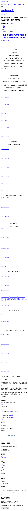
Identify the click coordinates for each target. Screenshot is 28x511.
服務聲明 (14, 492)
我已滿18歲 (3, 508)
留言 (11, 411)
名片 (4, 29)
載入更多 (3, 422)
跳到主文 (3, 14)
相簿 (4, 26)
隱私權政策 (24, 490)
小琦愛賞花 (11, 417)
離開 (8, 508)
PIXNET (6, 490)
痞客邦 (8, 411)
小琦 (2, 404)
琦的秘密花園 (7, 10)
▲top (2, 419)
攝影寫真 (11, 415)
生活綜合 (12, 23)
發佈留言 (3, 430)
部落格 (5, 27)
